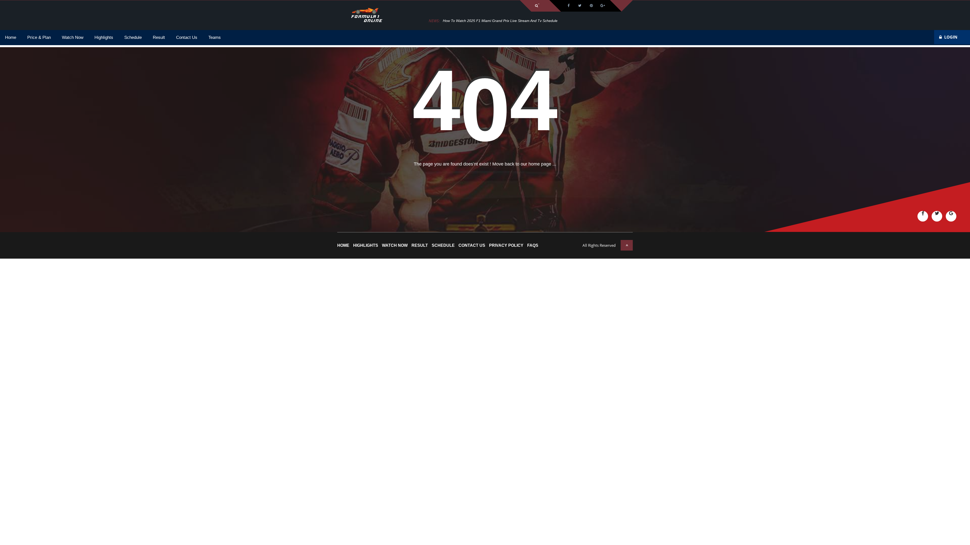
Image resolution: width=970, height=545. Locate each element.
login (950, 37)
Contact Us (471, 245)
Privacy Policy (506, 245)
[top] (627, 245)
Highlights (365, 245)
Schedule (443, 245)
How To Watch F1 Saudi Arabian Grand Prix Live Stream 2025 (492, 20)
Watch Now (395, 245)
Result (419, 245)
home (343, 245)
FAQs (532, 245)
